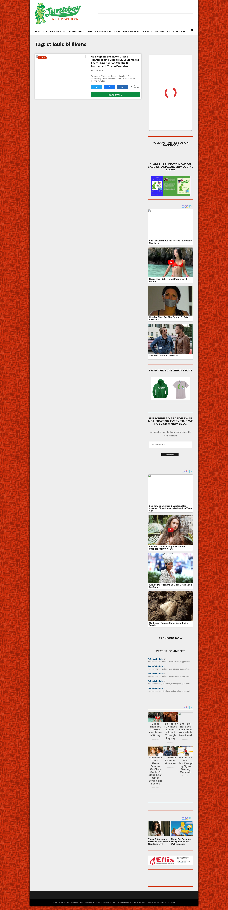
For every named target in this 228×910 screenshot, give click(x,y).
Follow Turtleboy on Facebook (171, 144)
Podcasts (147, 32)
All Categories (162, 32)
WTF (90, 32)
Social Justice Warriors (126, 32)
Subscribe (170, 455)
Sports (42, 58)
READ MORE (115, 94)
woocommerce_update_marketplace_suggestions (169, 662)
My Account (179, 32)
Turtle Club (41, 32)
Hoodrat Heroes (103, 32)
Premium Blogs (58, 32)
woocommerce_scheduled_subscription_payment (169, 684)
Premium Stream (76, 32)
